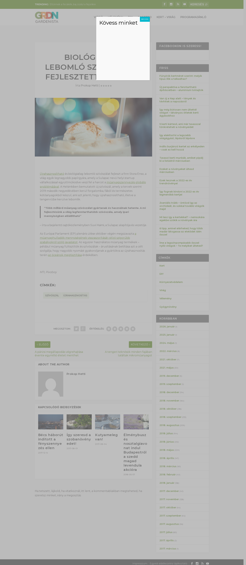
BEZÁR (144, 19)
